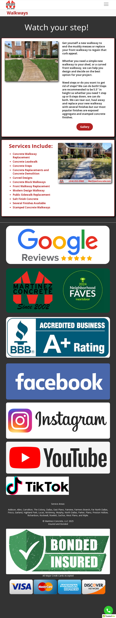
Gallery (84, 127)
